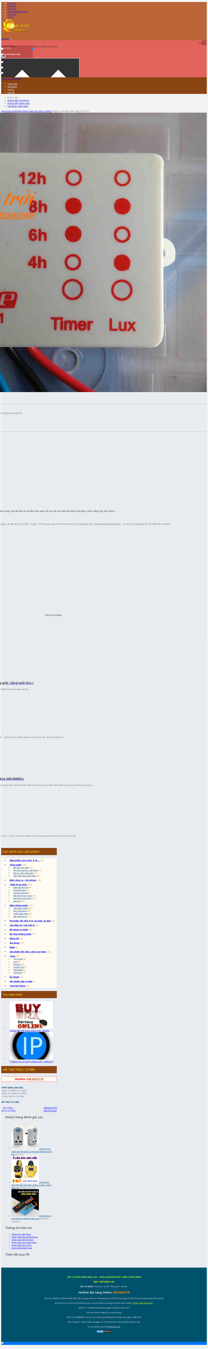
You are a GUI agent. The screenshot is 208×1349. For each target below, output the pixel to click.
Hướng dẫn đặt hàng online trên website (29, 1030)
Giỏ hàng (6, 38)
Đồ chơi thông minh (20, 934)
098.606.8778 (34, 1079)
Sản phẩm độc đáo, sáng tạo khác (28, 951)
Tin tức (10, 89)
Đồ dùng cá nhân (19, 929)
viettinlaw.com (113, 1326)
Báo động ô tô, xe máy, (22, 895)
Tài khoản (11, 14)
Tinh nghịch (18, 959)
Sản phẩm (11, 8)
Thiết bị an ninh (18, 884)
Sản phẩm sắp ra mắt (21, 981)
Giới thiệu (11, 6)
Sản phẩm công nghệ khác (24, 875)
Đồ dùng (17, 964)
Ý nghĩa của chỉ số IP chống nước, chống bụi (31, 1061)
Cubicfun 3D (18, 967)
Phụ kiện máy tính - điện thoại (25, 870)
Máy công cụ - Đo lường (23, 880)
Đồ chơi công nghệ (21, 867)
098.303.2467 (50, 1110)
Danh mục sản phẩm (11, 78)
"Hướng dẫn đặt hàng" (142, 1303)
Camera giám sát (20, 892)
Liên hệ (10, 17)
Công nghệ (15, 864)
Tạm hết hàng (17, 985)
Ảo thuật (14, 976)
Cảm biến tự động (42, 111)
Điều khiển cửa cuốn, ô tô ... (25, 860)
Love (15, 961)
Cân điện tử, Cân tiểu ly (22, 925)
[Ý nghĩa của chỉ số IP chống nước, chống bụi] (31, 1058)
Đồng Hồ (14, 938)
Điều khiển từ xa (20, 916)
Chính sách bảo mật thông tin (24, 1237)
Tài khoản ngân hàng (17, 106)
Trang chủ (11, 3)
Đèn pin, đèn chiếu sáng (23, 873)
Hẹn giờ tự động (20, 911)
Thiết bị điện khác (20, 913)
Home (4, 111)
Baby (12, 947)
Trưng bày (17, 972)
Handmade (18, 969)
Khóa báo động (19, 890)
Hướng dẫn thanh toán (17, 11)
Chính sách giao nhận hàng (23, 1242)
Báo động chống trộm (22, 898)
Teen (12, 956)
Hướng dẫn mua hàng (18, 100)
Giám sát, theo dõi (20, 887)
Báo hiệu (17, 901)
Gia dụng (14, 942)
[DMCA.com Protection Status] (104, 1332)
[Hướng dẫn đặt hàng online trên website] (31, 1027)
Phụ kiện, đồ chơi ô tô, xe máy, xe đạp (30, 920)
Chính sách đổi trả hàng (22, 1239)
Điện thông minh (25, 111)
